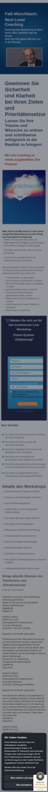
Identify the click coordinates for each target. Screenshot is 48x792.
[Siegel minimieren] (46, 776)
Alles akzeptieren (24, 785)
